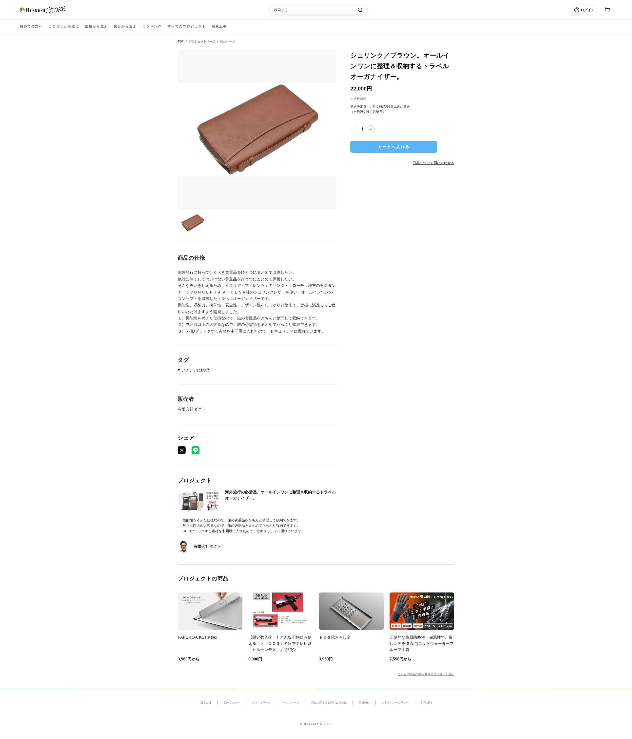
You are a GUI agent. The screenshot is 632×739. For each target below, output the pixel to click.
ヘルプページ (291, 702)
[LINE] (195, 450)
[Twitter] (182, 450)
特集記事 (219, 26)
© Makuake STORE (316, 723)
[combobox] (316, 10)
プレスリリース (261, 702)
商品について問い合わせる (433, 163)
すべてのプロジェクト (187, 26)
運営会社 (205, 702)
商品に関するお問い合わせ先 (329, 702)
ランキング (152, 26)
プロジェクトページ (202, 41)
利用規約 (426, 702)
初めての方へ (31, 26)
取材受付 (364, 702)
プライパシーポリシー (395, 702)
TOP (181, 41)
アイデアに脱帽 (195, 370)
